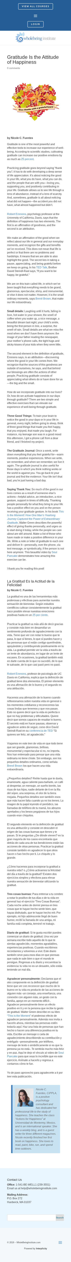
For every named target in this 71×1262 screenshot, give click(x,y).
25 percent (27, 159)
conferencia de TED (41, 730)
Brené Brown (43, 298)
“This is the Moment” (19, 1015)
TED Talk (41, 267)
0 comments (13, 68)
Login (35, 24)
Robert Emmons (16, 214)
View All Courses (35, 6)
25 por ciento (40, 615)
